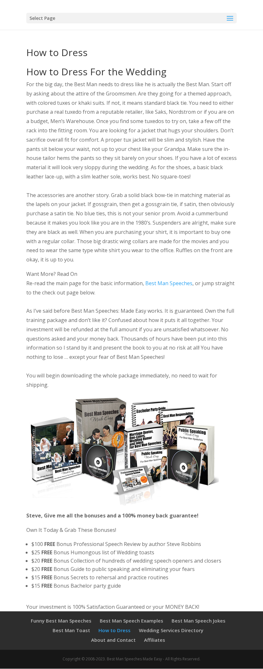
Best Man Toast (71, 630)
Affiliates (154, 640)
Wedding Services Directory (171, 630)
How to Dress (114, 630)
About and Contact (113, 640)
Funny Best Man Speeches (61, 620)
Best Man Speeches (168, 283)
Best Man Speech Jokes (198, 620)
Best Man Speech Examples (131, 620)
